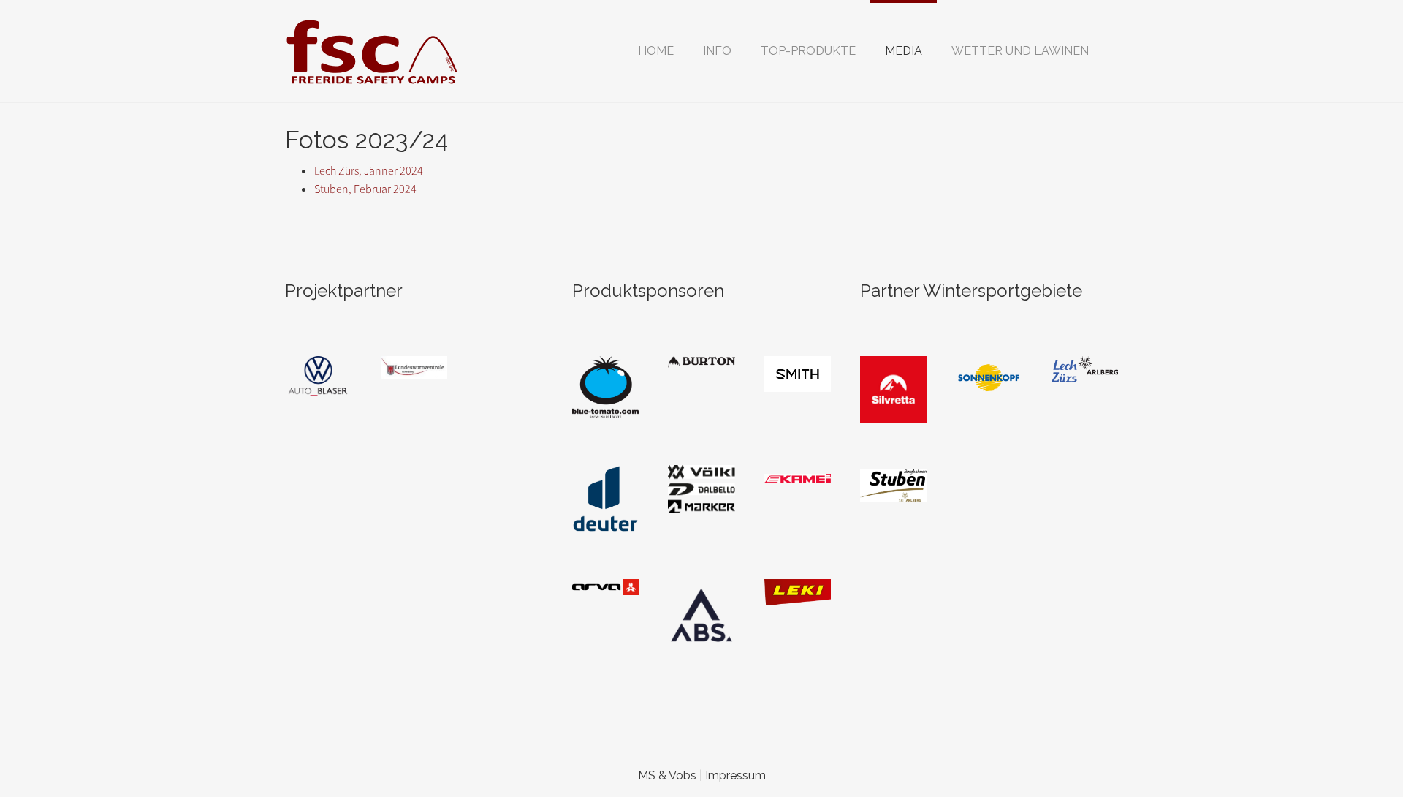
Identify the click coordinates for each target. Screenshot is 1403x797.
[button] (717, 51)
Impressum (735, 775)
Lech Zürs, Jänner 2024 (368, 170)
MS (646, 775)
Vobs (682, 775)
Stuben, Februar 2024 (365, 189)
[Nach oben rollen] (1356, 750)
